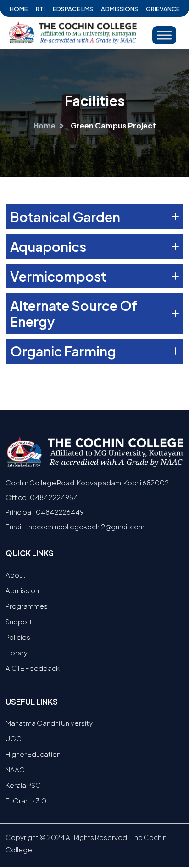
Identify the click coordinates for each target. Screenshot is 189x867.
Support (19, 621)
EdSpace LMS (73, 8)
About (16, 574)
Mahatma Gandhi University (49, 722)
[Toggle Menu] (164, 35)
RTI (40, 8)
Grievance (163, 8)
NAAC (15, 769)
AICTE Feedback (33, 668)
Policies (18, 637)
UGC (14, 738)
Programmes (27, 605)
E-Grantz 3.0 (26, 800)
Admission (22, 590)
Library (17, 652)
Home (19, 8)
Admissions (119, 8)
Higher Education (33, 754)
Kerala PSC (23, 785)
